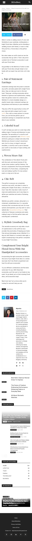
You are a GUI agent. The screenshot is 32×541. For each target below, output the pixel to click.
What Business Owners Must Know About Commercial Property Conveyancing (19, 448)
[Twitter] (3, 297)
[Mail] (16, 365)
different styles (25, 136)
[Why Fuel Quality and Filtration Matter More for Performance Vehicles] (5, 441)
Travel (5, 421)
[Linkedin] (16, 297)
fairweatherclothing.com (16, 210)
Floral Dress (10, 289)
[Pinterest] (12, 297)
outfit (3, 113)
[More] (25, 34)
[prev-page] (3, 456)
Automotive (13, 429)
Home (3, 8)
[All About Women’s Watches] (6, 397)
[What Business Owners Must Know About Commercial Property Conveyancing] (5, 448)
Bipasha (18, 308)
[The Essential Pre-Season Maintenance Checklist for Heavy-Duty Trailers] (5, 427)
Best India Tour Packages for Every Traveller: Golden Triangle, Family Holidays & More (15, 417)
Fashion (8, 8)
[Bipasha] (9, 337)
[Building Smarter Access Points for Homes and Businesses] (5, 434)
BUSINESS (13, 452)
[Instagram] (19, 362)
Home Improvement (15, 436)
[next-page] (6, 456)
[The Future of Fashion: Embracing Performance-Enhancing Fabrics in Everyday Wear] (6, 387)
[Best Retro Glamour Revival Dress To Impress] (6, 380)
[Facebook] (7, 297)
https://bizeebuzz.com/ (21, 311)
